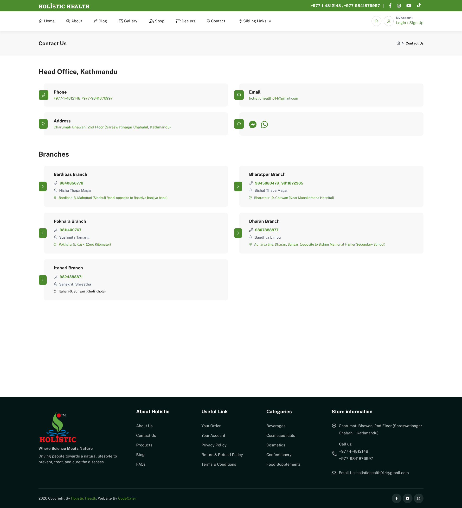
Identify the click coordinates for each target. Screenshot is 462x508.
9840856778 (71, 183)
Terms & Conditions (218, 464)
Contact (218, 21)
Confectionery (279, 454)
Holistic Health (83, 498)
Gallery (130, 21)
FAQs (141, 464)
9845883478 (267, 183)
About (76, 21)
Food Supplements (283, 464)
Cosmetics (275, 445)
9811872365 (292, 183)
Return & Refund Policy (222, 454)
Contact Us (146, 435)
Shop (159, 21)
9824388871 (71, 277)
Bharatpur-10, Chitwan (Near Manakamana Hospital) (294, 198)
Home (49, 21)
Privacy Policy (214, 445)
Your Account (213, 435)
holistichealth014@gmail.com (273, 98)
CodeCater (127, 498)
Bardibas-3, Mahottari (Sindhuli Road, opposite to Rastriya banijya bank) (113, 198)
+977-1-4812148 (326, 5)
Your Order (211, 426)
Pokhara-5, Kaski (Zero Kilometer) (85, 244)
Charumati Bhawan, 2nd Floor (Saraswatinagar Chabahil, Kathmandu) (112, 127)
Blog (103, 21)
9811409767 (70, 230)
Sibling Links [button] (254, 21)
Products (144, 445)
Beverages (275, 426)
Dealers (188, 21)
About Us (144, 426)
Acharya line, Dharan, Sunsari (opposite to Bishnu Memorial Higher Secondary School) (319, 244)
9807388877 (266, 230)
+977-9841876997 (362, 5)
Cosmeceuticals (280, 435)
